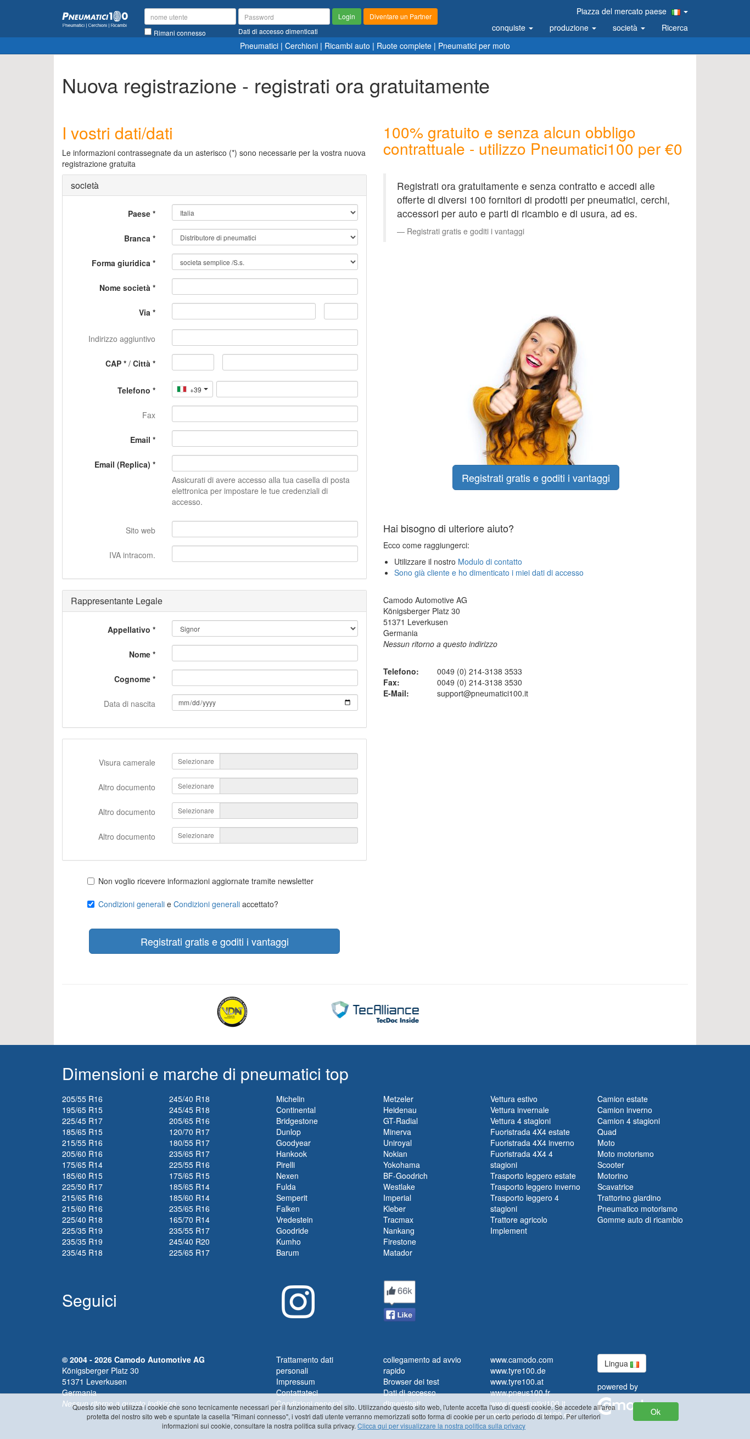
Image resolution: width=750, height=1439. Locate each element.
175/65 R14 (82, 1164)
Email (140, 439)
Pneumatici (259, 45)
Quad (607, 1131)
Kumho (288, 1241)
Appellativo (129, 629)
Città (141, 363)
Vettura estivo (514, 1098)
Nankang (399, 1230)
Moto (606, 1142)
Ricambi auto (347, 45)
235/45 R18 (82, 1252)
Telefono (133, 390)
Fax (148, 414)
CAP (113, 363)
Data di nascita (129, 703)
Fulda (286, 1186)
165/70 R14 (189, 1219)
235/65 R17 (189, 1153)
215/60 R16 (82, 1208)
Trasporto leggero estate (533, 1175)
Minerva (397, 1131)
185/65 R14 (189, 1186)
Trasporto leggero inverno (535, 1186)
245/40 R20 (189, 1241)
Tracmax (398, 1219)
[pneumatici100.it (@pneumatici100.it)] (295, 1297)
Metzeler (398, 1098)
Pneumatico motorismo (637, 1208)
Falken (288, 1208)
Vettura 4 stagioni (520, 1120)
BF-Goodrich (405, 1175)
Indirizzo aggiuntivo (121, 338)
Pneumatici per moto (474, 45)
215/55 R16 (82, 1142)
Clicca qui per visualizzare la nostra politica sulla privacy (441, 1425)
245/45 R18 (189, 1109)
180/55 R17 (189, 1142)
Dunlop (288, 1131)
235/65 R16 (189, 1208)
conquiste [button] (510, 27)
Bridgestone (297, 1120)
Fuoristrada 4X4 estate (530, 1131)
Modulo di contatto (490, 561)
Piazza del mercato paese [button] (623, 10)
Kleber (394, 1208)
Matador (397, 1252)
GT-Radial (400, 1120)
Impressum (295, 1381)
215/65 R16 (82, 1197)
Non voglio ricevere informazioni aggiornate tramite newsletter (206, 880)
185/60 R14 (189, 1197)
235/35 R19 (82, 1241)
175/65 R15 (189, 1175)
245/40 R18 (189, 1098)
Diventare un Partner (401, 16)
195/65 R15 (82, 1109)
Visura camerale (127, 762)
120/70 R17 (189, 1131)
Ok (656, 1411)
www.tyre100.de (518, 1370)
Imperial (397, 1197)
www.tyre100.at (517, 1381)
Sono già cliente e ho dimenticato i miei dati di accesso (489, 572)
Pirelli (285, 1164)
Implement (508, 1230)
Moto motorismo (625, 1153)
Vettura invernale (519, 1109)
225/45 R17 (82, 1120)
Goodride (292, 1230)
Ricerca (675, 27)
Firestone (399, 1241)
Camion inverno (624, 1109)
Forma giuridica (121, 262)
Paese (139, 213)
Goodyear (293, 1142)
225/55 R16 (189, 1164)
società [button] (626, 27)
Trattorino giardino (629, 1197)
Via (144, 312)
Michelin (290, 1098)
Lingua (617, 1363)
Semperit (291, 1197)
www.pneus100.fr (520, 1392)
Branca (137, 238)
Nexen (287, 1175)
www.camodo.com (521, 1359)
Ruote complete (404, 45)
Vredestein (294, 1219)
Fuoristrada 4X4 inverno (532, 1142)
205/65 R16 (189, 1120)
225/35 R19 (82, 1230)
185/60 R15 (82, 1175)
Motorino (612, 1175)
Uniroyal (397, 1142)
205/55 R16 (82, 1098)
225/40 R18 (82, 1219)
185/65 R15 (82, 1131)
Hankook (291, 1153)
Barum (287, 1252)
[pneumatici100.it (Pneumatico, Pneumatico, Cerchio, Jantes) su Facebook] (399, 1299)
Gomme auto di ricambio (640, 1219)
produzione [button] (570, 27)
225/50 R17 (82, 1186)
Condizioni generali (131, 903)
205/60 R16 (82, 1153)
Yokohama (401, 1164)
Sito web (140, 530)
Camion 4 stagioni (628, 1120)
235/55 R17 (189, 1230)
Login (346, 16)
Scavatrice (615, 1186)
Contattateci (297, 1392)
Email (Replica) (122, 464)
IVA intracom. (132, 554)
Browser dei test (411, 1381)
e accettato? (188, 903)
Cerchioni (301, 45)
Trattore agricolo (518, 1219)
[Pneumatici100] (95, 18)
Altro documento (126, 787)
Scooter (610, 1164)
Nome (139, 654)
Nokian (395, 1153)
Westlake (399, 1186)
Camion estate (622, 1098)
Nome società (124, 287)
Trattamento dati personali (304, 1365)
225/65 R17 (189, 1252)
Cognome (132, 678)
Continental (296, 1109)
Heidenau (400, 1109)
